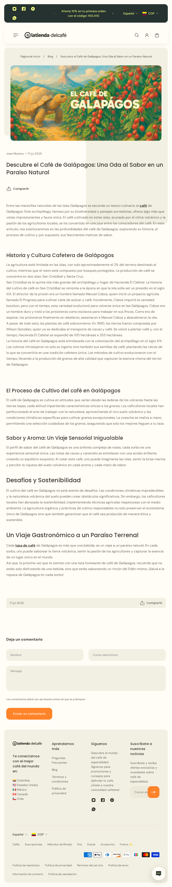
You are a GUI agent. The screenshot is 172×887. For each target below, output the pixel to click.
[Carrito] (157, 35)
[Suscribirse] (153, 792)
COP (41, 834)
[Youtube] (33, 8)
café (143, 205)
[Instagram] (14, 8)
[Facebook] (23, 8)
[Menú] (15, 35)
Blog (50, 56)
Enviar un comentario (29, 714)
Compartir (21, 189)
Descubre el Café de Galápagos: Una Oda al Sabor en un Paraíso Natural (106, 56)
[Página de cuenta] (147, 35)
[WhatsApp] (14, 18)
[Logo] (45, 35)
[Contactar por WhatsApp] (158, 873)
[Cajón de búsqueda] (137, 35)
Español (18, 834)
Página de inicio (30, 56)
